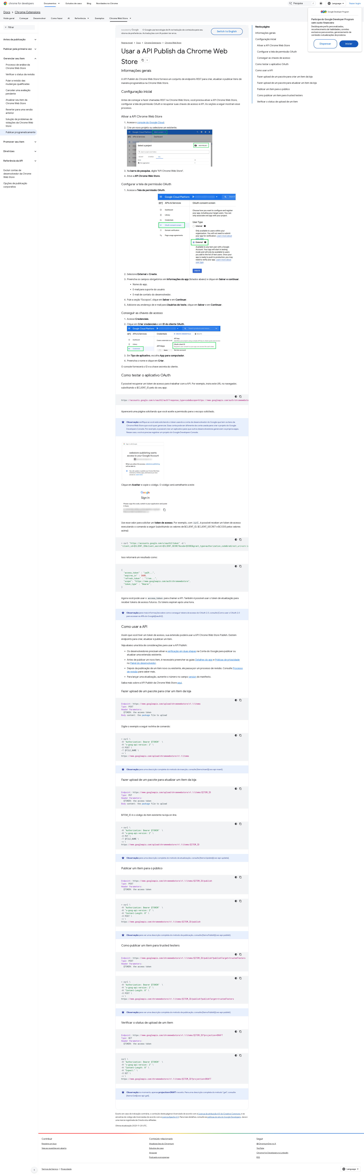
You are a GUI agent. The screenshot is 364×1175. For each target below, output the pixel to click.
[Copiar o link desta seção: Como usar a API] (150, 627)
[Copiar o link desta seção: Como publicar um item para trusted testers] (182, 945)
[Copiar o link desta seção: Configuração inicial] (155, 92)
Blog (89, 3)
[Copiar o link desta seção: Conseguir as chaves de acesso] (165, 313)
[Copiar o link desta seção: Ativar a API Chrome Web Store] (165, 116)
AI (69, 18)
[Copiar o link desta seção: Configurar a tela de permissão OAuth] (174, 184)
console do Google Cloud (150, 122)
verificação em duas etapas (181, 651)
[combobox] (302, 3)
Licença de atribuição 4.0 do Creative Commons (219, 1114)
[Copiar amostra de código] (240, 396)
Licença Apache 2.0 (170, 1117)
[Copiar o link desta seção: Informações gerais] (154, 71)
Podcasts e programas (159, 1157)
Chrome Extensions (27, 12)
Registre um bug (49, 1143)
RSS (258, 1157)
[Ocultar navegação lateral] (34, 1170)
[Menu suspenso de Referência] (89, 18)
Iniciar (348, 43)
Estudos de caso (74, 3)
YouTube (260, 1148)
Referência (80, 18)
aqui (179, 682)
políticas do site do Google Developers (224, 1117)
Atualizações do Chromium (161, 1143)
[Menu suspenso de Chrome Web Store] (131, 18)
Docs (6, 12)
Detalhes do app (204, 659)
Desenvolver (39, 18)
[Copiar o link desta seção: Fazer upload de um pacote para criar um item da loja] (194, 691)
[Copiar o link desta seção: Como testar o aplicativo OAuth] (173, 375)
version (192, 676)
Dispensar (325, 43)
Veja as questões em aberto (54, 1148)
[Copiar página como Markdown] (142, 60)
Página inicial (127, 43)
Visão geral (8, 18)
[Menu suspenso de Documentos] (59, 3)
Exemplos (99, 18)
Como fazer (57, 18)
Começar (23, 18)
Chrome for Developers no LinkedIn (272, 1152)
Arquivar (153, 1152)
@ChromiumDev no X (266, 1143)
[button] (17, 39)
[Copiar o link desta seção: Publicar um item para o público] (165, 868)
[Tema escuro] (236, 396)
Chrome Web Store (118, 18)
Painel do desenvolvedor (143, 663)
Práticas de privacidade (227, 659)
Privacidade (66, 1169)
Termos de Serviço (50, 1169)
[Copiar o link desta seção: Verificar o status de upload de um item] (176, 1023)
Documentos (50, 3)
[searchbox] (19, 27)
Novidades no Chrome (107, 3)
